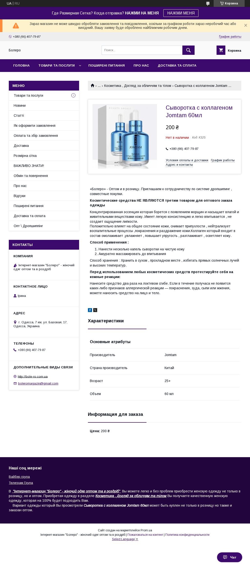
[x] (95, 311)
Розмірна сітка (25, 156)
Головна (21, 65)
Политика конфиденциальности (187, 534)
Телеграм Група (21, 483)
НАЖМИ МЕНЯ (181, 13)
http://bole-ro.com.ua (33, 376)
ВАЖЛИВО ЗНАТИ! (29, 166)
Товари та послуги (56, 65)
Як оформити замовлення (34, 126)
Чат (233, 557)
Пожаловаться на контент (145, 534)
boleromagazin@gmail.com (38, 383)
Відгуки (19, 196)
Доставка (21, 146)
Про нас (141, 65)
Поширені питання (106, 65)
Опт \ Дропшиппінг (28, 226)
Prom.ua (146, 530)
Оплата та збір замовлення (36, 136)
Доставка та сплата (177, 65)
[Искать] (188, 50)
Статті (19, 115)
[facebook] (90, 311)
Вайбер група (19, 476)
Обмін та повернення (31, 176)
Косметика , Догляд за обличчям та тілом (137, 86)
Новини (20, 105)
